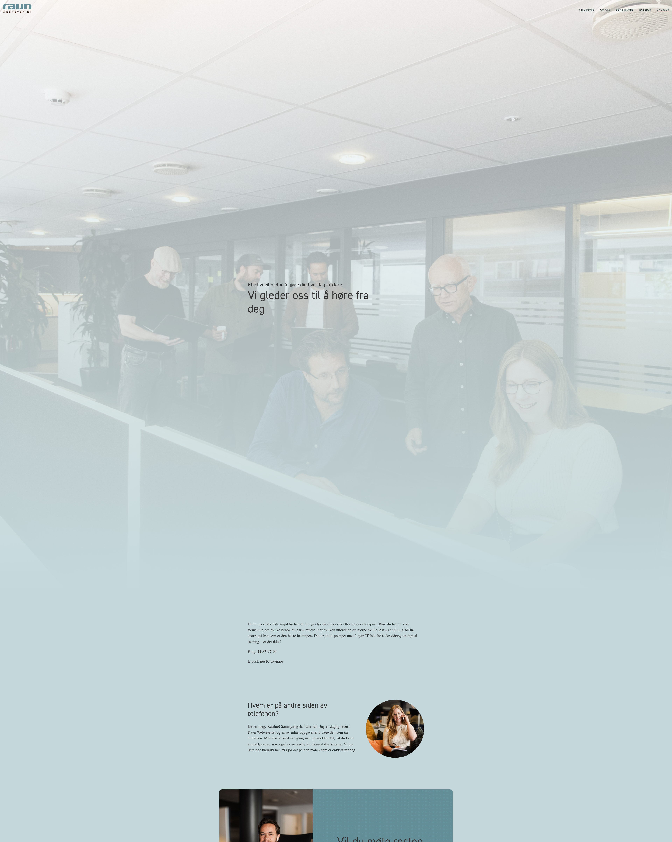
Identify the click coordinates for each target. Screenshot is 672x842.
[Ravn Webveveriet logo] (17, 8)
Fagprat (645, 10)
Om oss (605, 10)
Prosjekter (625, 10)
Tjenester (586, 10)
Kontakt (663, 10)
